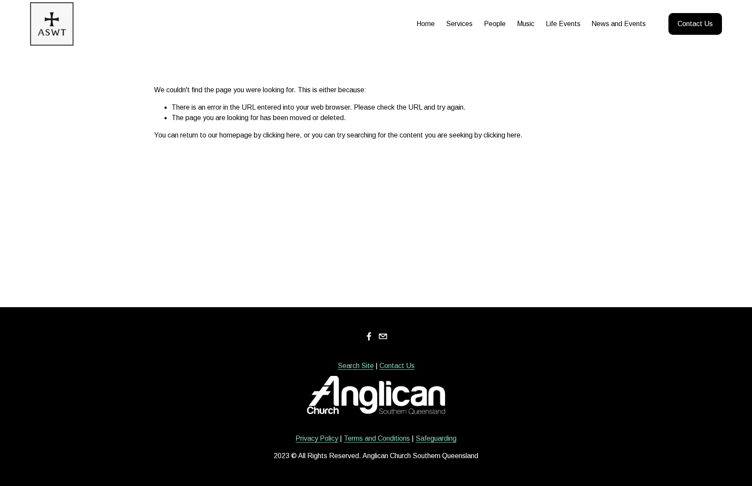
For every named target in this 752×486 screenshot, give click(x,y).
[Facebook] (369, 336)
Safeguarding (436, 438)
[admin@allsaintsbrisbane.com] (383, 336)
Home (425, 23)
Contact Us (695, 23)
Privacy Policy (316, 438)
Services (459, 23)
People (495, 23)
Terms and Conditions (377, 438)
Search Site (356, 365)
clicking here (281, 135)
